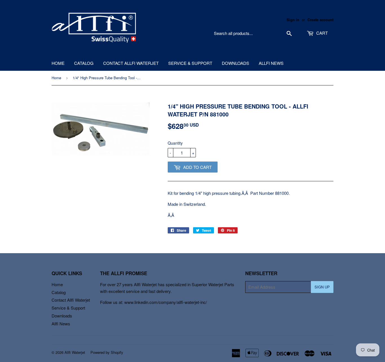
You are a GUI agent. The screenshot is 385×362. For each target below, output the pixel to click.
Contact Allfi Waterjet (131, 63)
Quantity (175, 143)
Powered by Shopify (106, 352)
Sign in (293, 19)
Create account (320, 19)
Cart (321, 33)
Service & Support (190, 63)
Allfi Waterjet (75, 352)
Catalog (84, 63)
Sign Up (322, 287)
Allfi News (271, 63)
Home (58, 63)
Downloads (235, 63)
